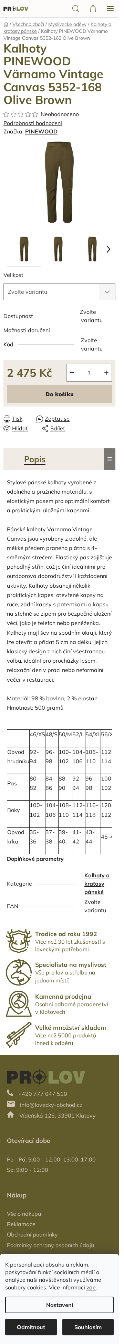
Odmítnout (31, 1327)
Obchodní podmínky (32, 1234)
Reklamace (21, 1224)
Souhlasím (88, 1327)
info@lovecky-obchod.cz (51, 1104)
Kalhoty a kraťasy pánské (97, 883)
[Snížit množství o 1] (72, 372)
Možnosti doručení (26, 330)
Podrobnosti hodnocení (32, 123)
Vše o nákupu (24, 1213)
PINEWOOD (41, 131)
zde (91, 1287)
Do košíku (59, 394)
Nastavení (59, 1304)
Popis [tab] (34, 459)
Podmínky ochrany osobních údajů (50, 1245)
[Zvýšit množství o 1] (106, 372)
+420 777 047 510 (42, 1093)
